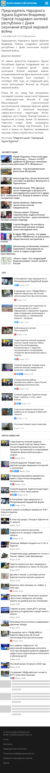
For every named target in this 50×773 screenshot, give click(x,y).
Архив (6, 763)
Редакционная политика (15, 748)
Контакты (7, 744)
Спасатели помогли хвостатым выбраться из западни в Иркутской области (30, 411)
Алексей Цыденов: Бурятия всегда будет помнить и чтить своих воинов (30, 397)
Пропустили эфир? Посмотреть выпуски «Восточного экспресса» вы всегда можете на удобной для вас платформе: (29, 598)
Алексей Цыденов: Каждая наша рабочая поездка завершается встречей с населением (29, 367)
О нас (6, 739)
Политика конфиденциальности (18, 753)
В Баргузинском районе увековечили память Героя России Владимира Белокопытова (30, 382)
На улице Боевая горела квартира (30, 424)
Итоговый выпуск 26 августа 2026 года (28, 664)
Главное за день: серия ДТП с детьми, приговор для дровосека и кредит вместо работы (29, 611)
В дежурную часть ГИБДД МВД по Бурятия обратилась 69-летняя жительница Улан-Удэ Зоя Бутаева (30, 293)
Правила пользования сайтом (17, 758)
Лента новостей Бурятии (15, 767)
